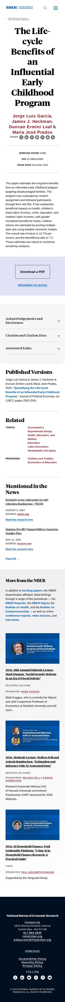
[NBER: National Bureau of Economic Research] (20, 7)
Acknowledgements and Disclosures (24, 320)
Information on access (32, 285)
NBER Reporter (16, 603)
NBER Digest (40, 603)
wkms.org (23, 514)
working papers (32, 590)
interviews (12, 619)
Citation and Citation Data (26, 335)
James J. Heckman (32, 121)
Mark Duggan (30, 691)
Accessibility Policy (32, 958)
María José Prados (32, 132)
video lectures (41, 615)
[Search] (45, 8)
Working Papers (18, 18)
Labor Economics (38, 446)
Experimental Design (40, 431)
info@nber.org (32, 936)
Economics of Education (42, 462)
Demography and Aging (42, 450)
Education (34, 442)
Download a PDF (32, 272)
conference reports (18, 615)
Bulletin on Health (17, 607)
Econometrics (36, 427)
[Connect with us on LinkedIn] (22, 977)
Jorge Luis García (32, 116)
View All (11, 558)
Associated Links (19, 348)
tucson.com (24, 543)
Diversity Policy (33, 962)
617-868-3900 (32, 932)
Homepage (32, 951)
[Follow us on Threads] (36, 977)
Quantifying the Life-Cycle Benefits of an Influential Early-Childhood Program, (32, 392)
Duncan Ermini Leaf (30, 126)
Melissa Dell (31, 778)
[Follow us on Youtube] (50, 977)
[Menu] (55, 8)
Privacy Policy (32, 965)
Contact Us (32, 922)
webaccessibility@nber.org (32, 939)
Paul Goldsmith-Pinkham (37, 872)
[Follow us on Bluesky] (29, 977)
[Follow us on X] (15, 977)
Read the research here (19, 519)
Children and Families (41, 458)
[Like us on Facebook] (43, 977)
